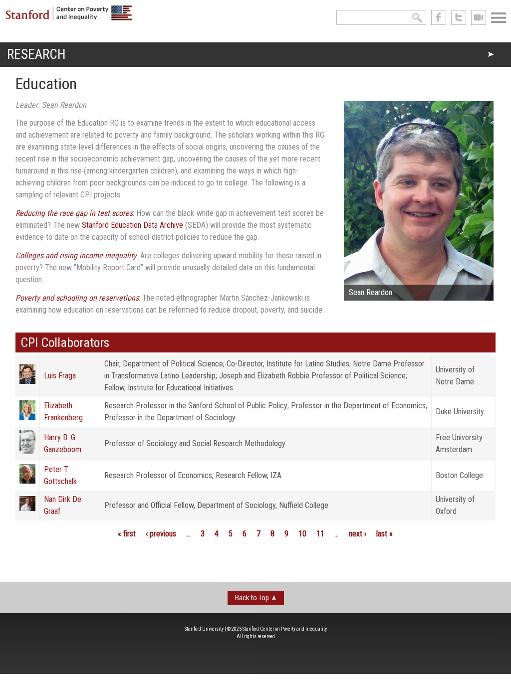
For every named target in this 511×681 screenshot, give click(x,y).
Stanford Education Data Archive (132, 225)
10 (302, 533)
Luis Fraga (60, 375)
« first (127, 533)
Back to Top (252, 597)
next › (357, 533)
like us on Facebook (438, 17)
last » (384, 533)
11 (320, 533)
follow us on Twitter (458, 17)
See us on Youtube (478, 17)
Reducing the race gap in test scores (74, 213)
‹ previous (161, 533)
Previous (329, 203)
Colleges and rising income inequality (76, 255)
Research (36, 54)
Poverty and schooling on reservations (77, 298)
